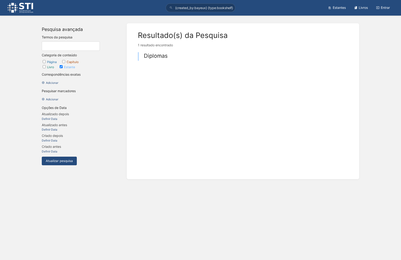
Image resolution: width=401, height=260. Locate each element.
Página (52, 62)
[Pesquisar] (171, 8)
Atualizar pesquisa (59, 161)
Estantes (339, 8)
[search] (200, 7)
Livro (51, 67)
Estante (69, 67)
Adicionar (52, 82)
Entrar (385, 8)
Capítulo (73, 62)
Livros (363, 8)
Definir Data (49, 119)
